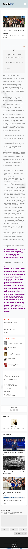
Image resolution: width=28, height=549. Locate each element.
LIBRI (14, 365)
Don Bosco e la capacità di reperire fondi (13, 452)
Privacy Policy (22, 543)
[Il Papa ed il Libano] (5, 348)
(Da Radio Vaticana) (7, 315)
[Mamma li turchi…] (5, 359)
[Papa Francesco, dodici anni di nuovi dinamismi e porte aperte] (14, 483)
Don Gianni (6, 35)
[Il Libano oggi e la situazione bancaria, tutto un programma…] (14, 463)
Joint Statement (11, 342)
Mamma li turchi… (12, 358)
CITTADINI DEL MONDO (17, 343)
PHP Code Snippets (9, 548)
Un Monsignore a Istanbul (13, 353)
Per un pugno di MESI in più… (12, 395)
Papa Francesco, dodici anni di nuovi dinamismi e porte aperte (12, 493)
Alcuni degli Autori (14, 543)
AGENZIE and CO (19, 35)
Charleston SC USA (8, 379)
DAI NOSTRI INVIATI (16, 354)
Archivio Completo (6, 543)
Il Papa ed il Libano (12, 347)
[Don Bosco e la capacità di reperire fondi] (14, 444)
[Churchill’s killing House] (5, 365)
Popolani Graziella (8, 322)
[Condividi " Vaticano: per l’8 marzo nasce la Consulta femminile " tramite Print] (16, 410)
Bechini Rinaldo (7, 332)
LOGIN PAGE (14, 544)
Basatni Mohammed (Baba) (10, 326)
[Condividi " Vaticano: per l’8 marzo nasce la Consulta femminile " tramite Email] (14, 410)
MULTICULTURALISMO (17, 359)
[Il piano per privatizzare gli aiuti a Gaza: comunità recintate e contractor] (14, 497)
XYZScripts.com (19, 548)
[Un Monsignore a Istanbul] (5, 354)
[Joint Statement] (5, 343)
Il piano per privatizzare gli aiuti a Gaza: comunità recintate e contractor (13, 501)
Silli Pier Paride (7, 329)
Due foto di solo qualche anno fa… (13, 376)
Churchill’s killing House (13, 364)
